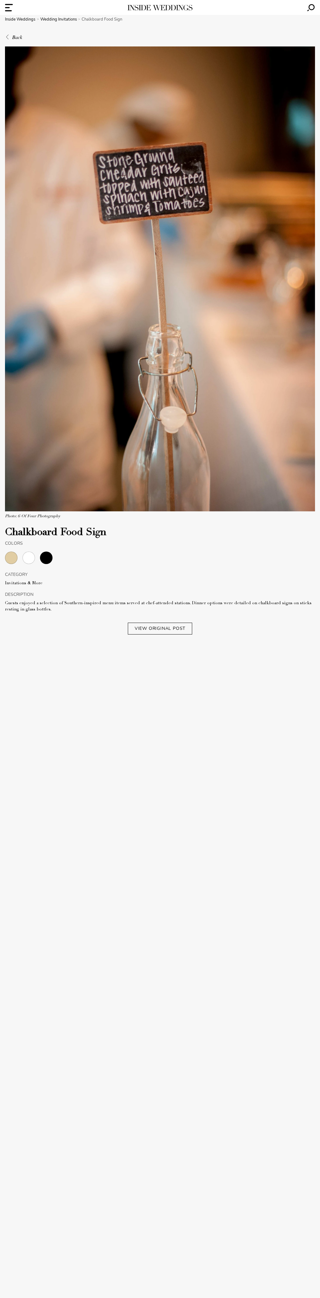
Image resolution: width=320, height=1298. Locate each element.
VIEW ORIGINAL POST (160, 628)
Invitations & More (23, 583)
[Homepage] (160, 7)
